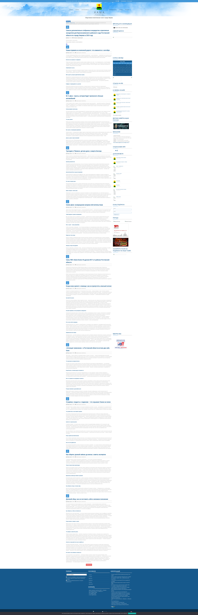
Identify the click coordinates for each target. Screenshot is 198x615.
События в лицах (118, 196)
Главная (71, 9)
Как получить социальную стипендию (121, 189)
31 (114, 73)
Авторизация (123, 1)
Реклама (89, 1)
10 (114, 68)
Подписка (90, 580)
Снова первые (118, 180)
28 (125, 71)
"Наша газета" (69, 52)
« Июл (114, 74)
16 (130, 68)
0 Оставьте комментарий (78, 37)
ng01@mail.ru (94, 594)
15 (127, 68)
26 (119, 71)
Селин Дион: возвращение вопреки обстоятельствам (123, 106)
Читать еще (89, 564)
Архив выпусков (81, 1)
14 (125, 68)
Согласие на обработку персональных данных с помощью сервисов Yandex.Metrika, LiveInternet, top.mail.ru (76, 578)
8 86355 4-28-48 (93, 593)
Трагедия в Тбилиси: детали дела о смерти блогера (123, 102)
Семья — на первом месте (119, 166)
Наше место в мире (118, 173)
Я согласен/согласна (132, 613)
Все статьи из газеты (117, 115)
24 (114, 71)
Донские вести (85, 9)
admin (68, 37)
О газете (85, 1)
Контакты (90, 582)
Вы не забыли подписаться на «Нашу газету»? (121, 142)
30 (130, 71)
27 (122, 71)
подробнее (83, 613)
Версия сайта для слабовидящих (121, 27)
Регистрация (129, 1)
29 (127, 71)
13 (122, 68)
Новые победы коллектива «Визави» (121, 157)
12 (119, 68)
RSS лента (115, 87)
